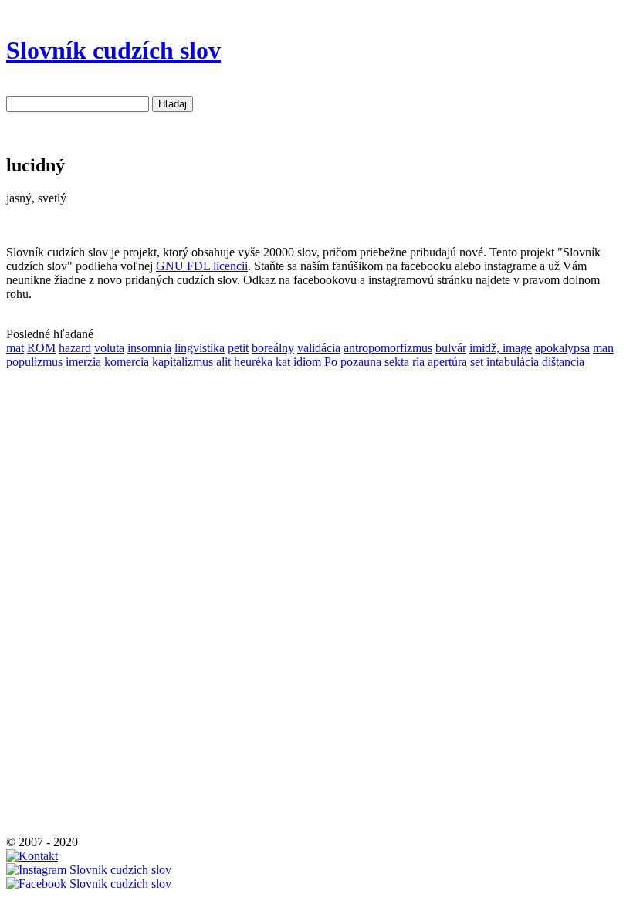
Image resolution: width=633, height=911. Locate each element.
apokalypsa (562, 347)
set (476, 361)
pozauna (360, 361)
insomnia (149, 347)
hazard (75, 347)
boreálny (273, 347)
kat (283, 361)
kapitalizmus (182, 361)
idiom (307, 361)
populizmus (34, 361)
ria (418, 361)
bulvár (450, 347)
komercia (126, 361)
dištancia (563, 361)
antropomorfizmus (388, 347)
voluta (109, 347)
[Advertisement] (52, 600)
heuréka (253, 361)
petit (238, 347)
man (603, 347)
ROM (41, 347)
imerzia (83, 361)
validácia (318, 347)
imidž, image (500, 347)
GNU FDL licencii (202, 266)
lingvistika (199, 347)
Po (330, 361)
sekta (396, 361)
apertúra (447, 361)
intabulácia (512, 361)
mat (15, 347)
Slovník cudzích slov (113, 50)
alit (223, 361)
